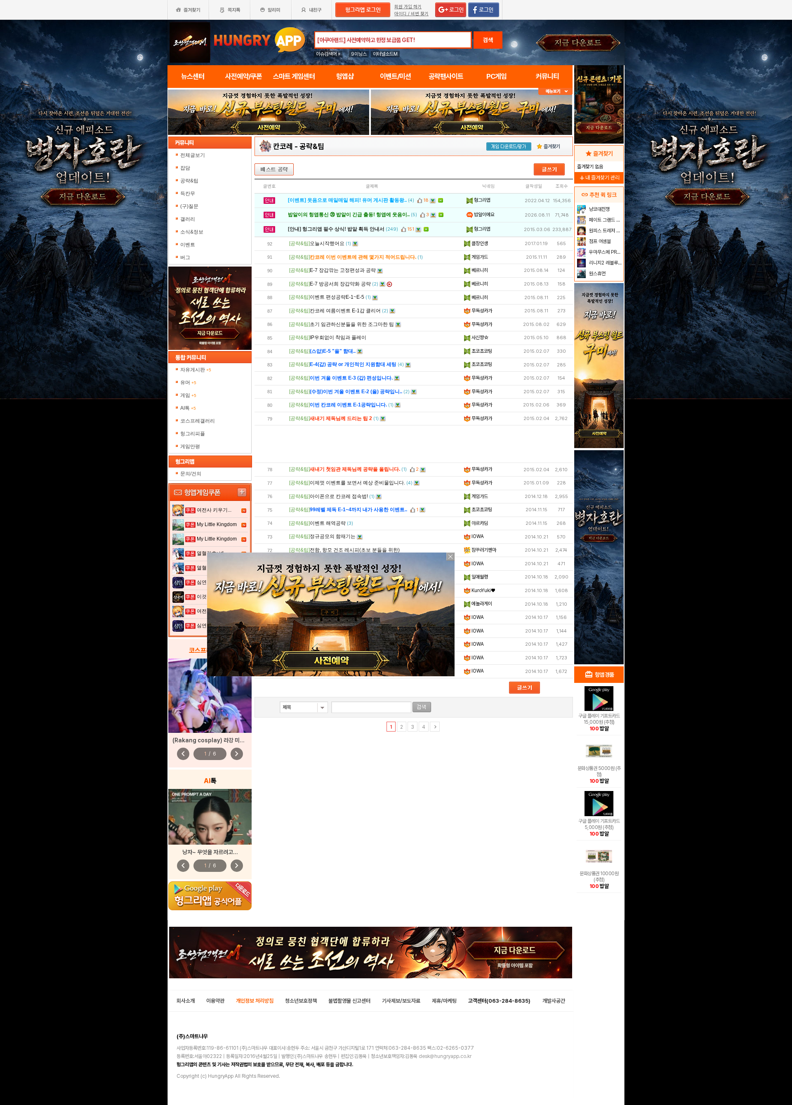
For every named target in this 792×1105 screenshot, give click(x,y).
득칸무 (187, 193)
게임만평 (190, 446)
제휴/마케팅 (444, 1001)
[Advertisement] (414, 444)
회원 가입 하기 (408, 6)
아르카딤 (479, 523)
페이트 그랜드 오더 (605, 220)
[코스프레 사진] (210, 696)
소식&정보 (191, 232)
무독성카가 (481, 311)
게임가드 (479, 257)
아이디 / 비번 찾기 (411, 14)
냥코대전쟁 (599, 209)
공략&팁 (189, 181)
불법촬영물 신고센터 (349, 1001)
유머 (188, 382)
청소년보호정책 (301, 1001)
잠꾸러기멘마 (483, 550)
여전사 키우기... (214, 510)
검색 (488, 40)
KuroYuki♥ (482, 590)
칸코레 (283, 146)
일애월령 (479, 577)
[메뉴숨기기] (555, 91)
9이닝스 (359, 54)
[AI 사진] (210, 817)
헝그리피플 (192, 434)
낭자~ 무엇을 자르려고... (210, 852)
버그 (185, 257)
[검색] (421, 707)
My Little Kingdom (217, 524)
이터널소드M (385, 54)
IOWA (477, 536)
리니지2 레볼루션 (605, 263)
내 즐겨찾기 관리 (599, 177)
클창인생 (479, 243)
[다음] (435, 727)
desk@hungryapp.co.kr (445, 1056)
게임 (188, 395)
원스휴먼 (597, 273)
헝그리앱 (481, 200)
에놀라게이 (481, 604)
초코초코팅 (481, 351)
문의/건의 (190, 474)
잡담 (185, 168)
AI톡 (188, 408)
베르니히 (479, 270)
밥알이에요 (484, 214)
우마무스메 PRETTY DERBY (605, 252)
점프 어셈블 (599, 241)
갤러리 (187, 219)
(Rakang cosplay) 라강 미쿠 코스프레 (219, 740)
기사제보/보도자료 (401, 1001)
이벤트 (187, 245)
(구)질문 (189, 206)
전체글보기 (192, 155)
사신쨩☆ (479, 337)
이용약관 (215, 1001)
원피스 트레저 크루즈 (605, 231)
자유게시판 (195, 370)
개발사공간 (553, 1001)
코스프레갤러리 (197, 421)
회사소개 (186, 1001)
